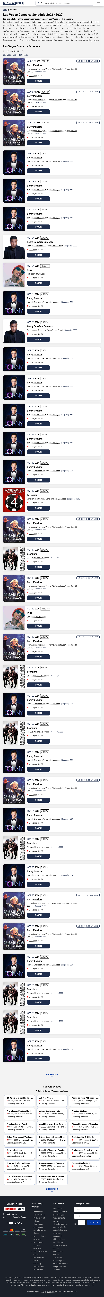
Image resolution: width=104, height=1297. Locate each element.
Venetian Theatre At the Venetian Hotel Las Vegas (46, 499)
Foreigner (32, 495)
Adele (92, 37)
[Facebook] (7, 1224)
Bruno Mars (25, 40)
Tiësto (34, 40)
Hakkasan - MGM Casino (36, 274)
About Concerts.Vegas (19, 1215)
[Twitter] (18, 1224)
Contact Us (6, 1215)
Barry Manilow (34, 65)
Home (5, 10)
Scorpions (32, 554)
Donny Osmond (10, 40)
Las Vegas (33, 76)
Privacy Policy (52, 1292)
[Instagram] (15, 1224)
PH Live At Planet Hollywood (38, 558)
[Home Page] (13, 3)
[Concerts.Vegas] (14, 1209)
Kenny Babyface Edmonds (40, 242)
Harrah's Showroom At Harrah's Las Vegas (43, 161)
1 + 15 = (75, 1222)
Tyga (29, 270)
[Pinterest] (22, 1223)
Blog (42, 1292)
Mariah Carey (47, 40)
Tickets (38, 81)
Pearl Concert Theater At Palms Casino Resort (45, 246)
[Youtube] (11, 1223)
